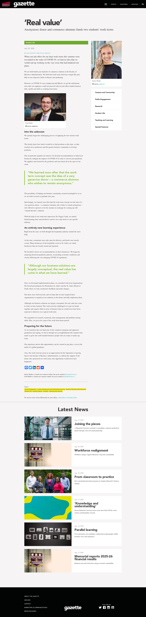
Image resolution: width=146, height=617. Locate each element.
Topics (26, 387)
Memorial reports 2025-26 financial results (93, 557)
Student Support (37, 391)
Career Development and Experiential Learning (51, 389)
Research (98, 106)
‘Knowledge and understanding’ (86, 505)
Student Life (28, 391)
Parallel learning (85, 529)
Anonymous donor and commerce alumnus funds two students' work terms (68, 29)
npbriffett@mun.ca (69, 376)
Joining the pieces (87, 423)
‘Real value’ (43, 22)
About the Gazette (31, 596)
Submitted (102, 84)
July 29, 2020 (29, 48)
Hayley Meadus (45, 53)
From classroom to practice (94, 476)
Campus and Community (105, 92)
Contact (27, 604)
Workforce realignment (91, 450)
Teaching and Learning (55, 391)
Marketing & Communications (35, 607)
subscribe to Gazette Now (67, 397)
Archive (27, 600)
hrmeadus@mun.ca (71, 374)
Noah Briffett (31, 53)
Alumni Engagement (30, 389)
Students (45, 391)
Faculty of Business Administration (76, 389)
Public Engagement (103, 99)
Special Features (101, 127)
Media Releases (30, 611)
